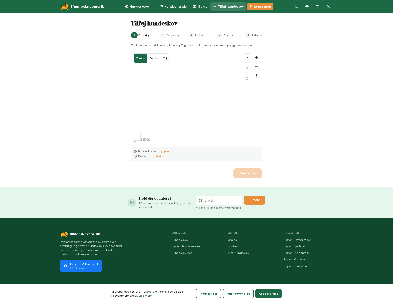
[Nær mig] (307, 6)
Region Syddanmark (297, 253)
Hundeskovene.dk (85, 233)
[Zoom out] (256, 66)
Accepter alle (268, 293)
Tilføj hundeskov (231, 6)
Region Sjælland (294, 246)
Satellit (154, 58)
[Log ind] (328, 6)
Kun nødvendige (238, 293)
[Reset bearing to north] (256, 75)
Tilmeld (254, 200)
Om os (232, 240)
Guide (202, 6)
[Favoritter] (318, 6)
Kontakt (233, 246)
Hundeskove (139, 6)
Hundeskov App (182, 253)
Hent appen (262, 6)
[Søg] (296, 6)
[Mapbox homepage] (141, 139)
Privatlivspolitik (232, 207)
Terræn (140, 58)
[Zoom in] (256, 57)
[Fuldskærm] (137, 136)
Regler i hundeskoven (186, 246)
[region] (196, 97)
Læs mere (145, 295)
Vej (165, 58)
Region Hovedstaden (298, 240)
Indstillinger (208, 293)
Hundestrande (175, 6)
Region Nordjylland (296, 266)
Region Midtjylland (296, 259)
